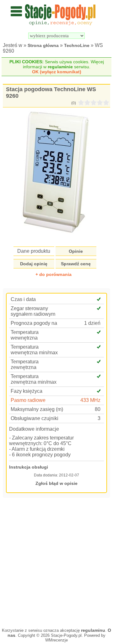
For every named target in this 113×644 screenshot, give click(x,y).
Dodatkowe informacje (34, 429)
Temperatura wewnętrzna (25, 335)
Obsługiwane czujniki (34, 418)
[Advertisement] (56, 562)
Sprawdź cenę (76, 263)
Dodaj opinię (33, 263)
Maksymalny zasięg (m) (37, 409)
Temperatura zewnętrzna (25, 364)
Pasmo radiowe (28, 400)
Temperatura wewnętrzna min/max (34, 349)
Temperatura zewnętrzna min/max (33, 379)
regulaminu (93, 630)
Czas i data (23, 299)
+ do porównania (53, 274)
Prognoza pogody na (34, 323)
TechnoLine (76, 45)
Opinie (76, 251)
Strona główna (43, 45)
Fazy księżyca (26, 391)
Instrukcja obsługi (28, 467)
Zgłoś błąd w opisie (56, 483)
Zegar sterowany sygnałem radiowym (33, 311)
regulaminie (60, 66)
